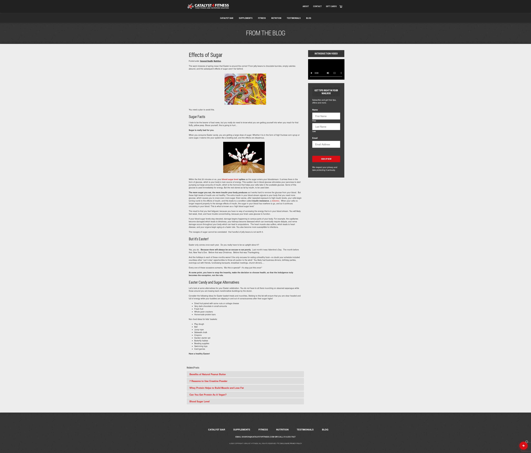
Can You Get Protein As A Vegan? (208, 394)
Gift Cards (331, 6)
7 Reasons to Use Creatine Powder (208, 381)
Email (316, 138)
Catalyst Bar (226, 18)
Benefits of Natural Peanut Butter (207, 374)
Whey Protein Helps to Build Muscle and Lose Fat (216, 387)
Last (314, 131)
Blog (308, 18)
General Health (206, 61)
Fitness (262, 18)
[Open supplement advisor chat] (523, 446)
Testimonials (294, 18)
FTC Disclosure (283, 443)
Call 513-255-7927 (287, 436)
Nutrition (276, 18)
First (314, 121)
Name (316, 109)
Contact (317, 6)
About (306, 6)
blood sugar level (230, 179)
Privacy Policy (296, 443)
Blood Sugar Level (199, 401)
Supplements (246, 18)
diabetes (275, 200)
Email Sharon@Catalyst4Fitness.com (254, 436)
